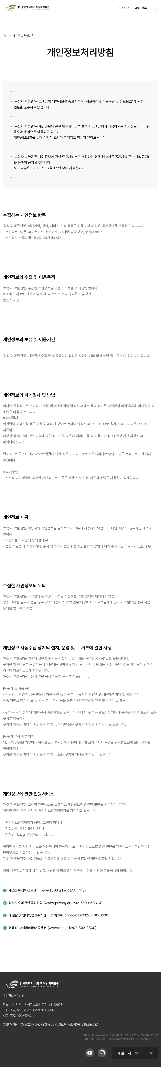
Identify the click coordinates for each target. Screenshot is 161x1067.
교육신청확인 (141, 7)
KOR (122, 7)
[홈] (4, 35)
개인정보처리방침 (14, 996)
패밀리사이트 (127, 1053)
